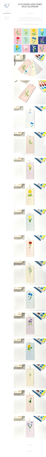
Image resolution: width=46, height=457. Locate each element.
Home (7, 11)
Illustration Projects (7, 13)
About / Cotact (7, 16)
